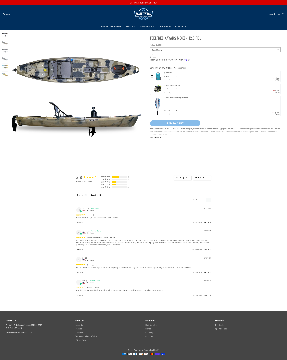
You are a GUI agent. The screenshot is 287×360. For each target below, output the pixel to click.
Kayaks (129, 27)
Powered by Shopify (151, 350)
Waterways (139, 350)
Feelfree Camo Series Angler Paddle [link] (175, 98)
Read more (154, 138)
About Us (79, 325)
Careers (78, 329)
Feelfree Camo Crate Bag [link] (171, 85)
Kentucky (149, 332)
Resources (180, 27)
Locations (164, 27)
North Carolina (151, 325)
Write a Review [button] (203, 178)
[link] (158, 76)
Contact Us (79, 332)
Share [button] (81, 222)
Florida (148, 329)
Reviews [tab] (80, 195)
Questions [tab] (94, 195)
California (149, 336)
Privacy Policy (81, 340)
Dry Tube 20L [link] (167, 73)
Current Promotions (111, 27)
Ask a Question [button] (184, 178)
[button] (164, 80)
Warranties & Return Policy (86, 336)
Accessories (146, 27)
